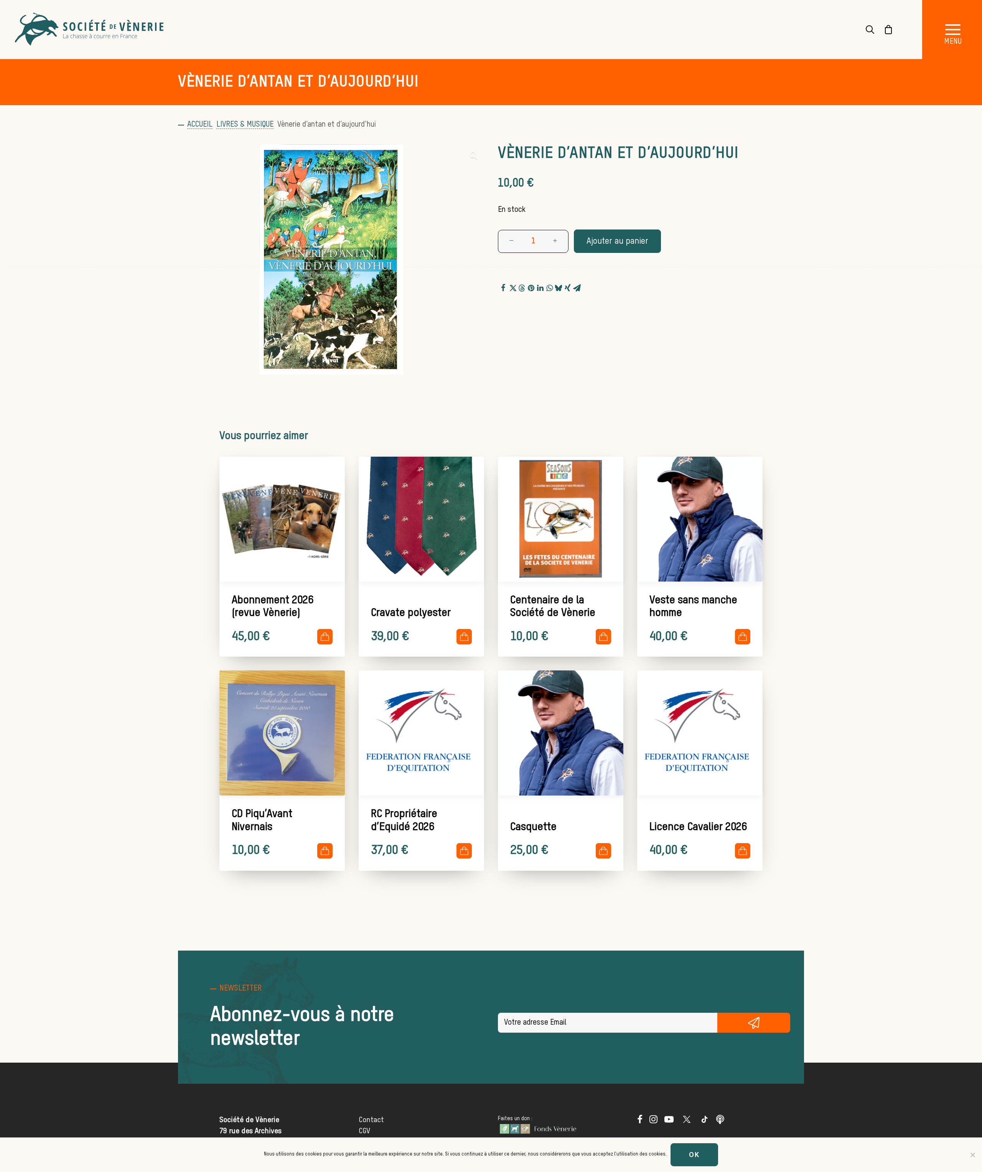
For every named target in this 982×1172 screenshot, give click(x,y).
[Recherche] (865, 29)
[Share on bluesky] (558, 286)
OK (694, 1155)
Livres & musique (245, 125)
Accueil (200, 125)
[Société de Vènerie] (90, 29)
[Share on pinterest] (530, 286)
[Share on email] (577, 286)
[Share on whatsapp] (549, 286)
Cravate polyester (411, 612)
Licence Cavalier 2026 (698, 827)
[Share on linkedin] (540, 286)
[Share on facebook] (503, 286)
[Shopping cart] (884, 29)
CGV (364, 1131)
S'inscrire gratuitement (754, 1023)
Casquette (533, 827)
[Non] (972, 1155)
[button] (473, 155)
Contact (371, 1120)
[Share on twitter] (512, 286)
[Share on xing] (567, 286)
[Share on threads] (521, 287)
